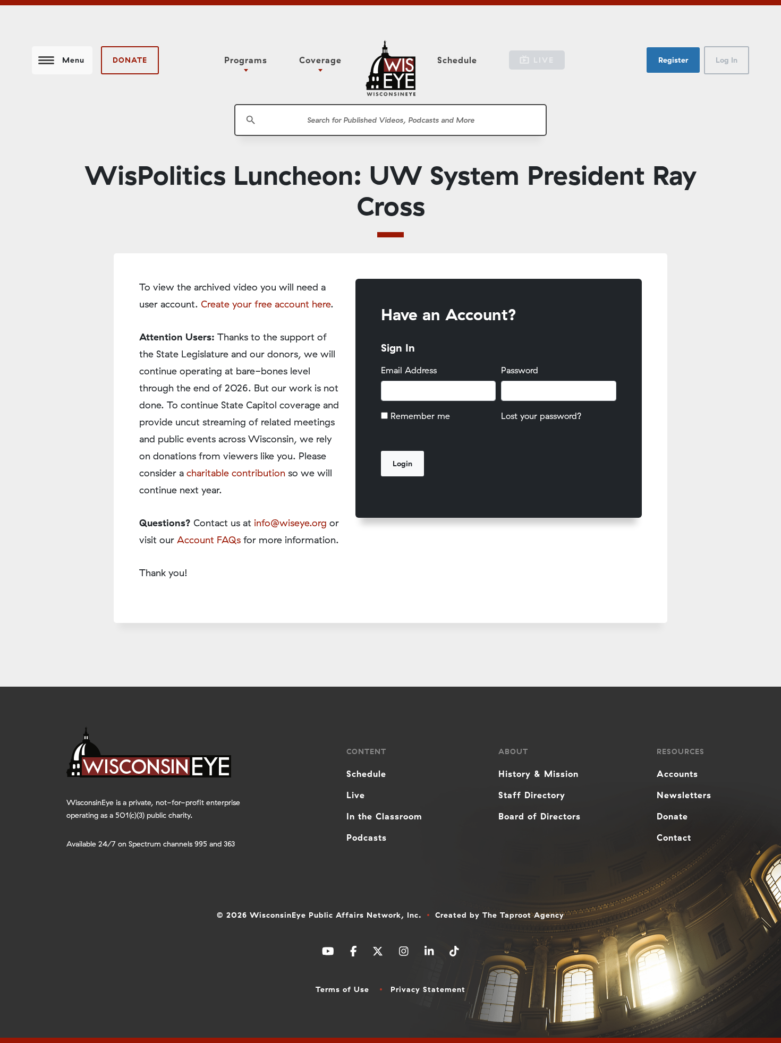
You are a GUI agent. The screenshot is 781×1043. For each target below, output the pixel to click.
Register (673, 60)
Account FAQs (209, 540)
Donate (130, 60)
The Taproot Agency (523, 915)
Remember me (420, 416)
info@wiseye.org (290, 523)
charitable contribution (235, 473)
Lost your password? (541, 416)
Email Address (409, 370)
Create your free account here (265, 304)
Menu (73, 60)
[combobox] (390, 120)
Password (519, 370)
